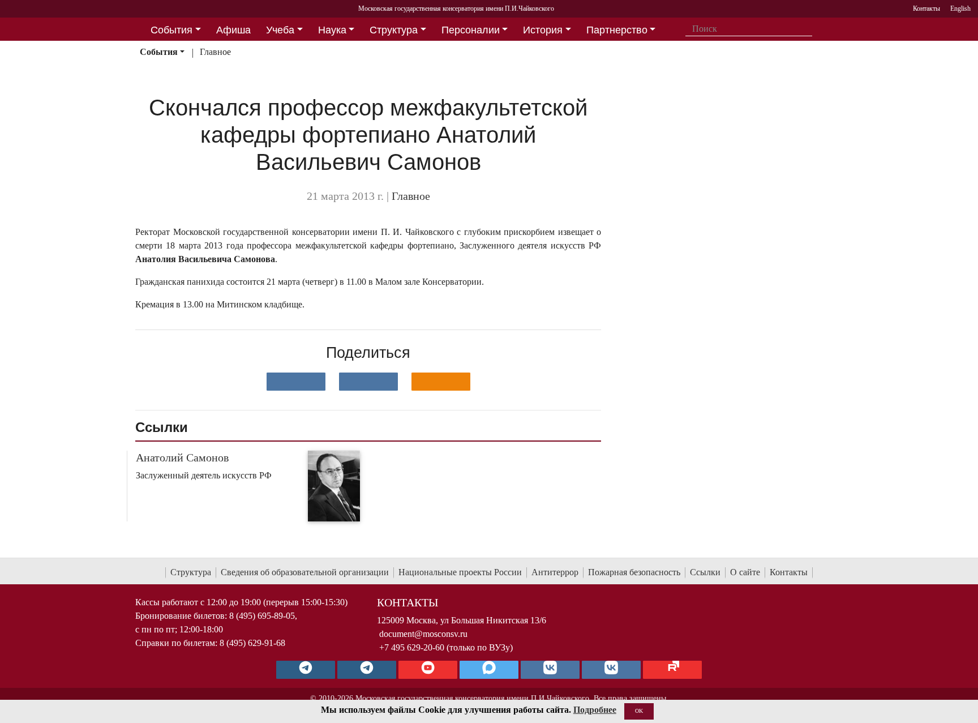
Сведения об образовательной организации (305, 572)
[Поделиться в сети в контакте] (296, 382)
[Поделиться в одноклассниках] (440, 382)
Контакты (789, 572)
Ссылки (705, 572)
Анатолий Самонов (182, 457)
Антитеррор (554, 572)
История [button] (543, 30)
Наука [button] (332, 30)
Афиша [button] (233, 30)
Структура (190, 572)
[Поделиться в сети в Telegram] (368, 382)
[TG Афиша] (366, 670)
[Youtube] (427, 670)
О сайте (745, 572)
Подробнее (594, 710)
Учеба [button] (280, 30)
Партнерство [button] (616, 30)
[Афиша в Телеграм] (672, 670)
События (159, 52)
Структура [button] (394, 30)
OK (639, 711)
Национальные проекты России (460, 572)
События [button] (171, 30)
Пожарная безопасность (634, 572)
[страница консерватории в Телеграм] (305, 670)
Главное (215, 52)
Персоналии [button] (470, 30)
